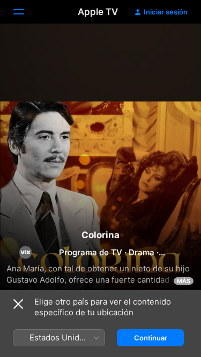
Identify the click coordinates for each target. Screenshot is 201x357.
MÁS (183, 281)
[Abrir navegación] (25, 12)
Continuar (150, 337)
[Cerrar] (18, 304)
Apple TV (98, 11)
